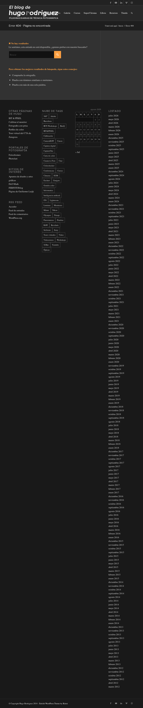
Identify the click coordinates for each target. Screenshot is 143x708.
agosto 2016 (114, 511)
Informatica (48, 190)
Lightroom (54, 200)
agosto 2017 (114, 466)
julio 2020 (113, 339)
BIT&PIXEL (49, 131)
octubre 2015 (114, 548)
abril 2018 (113, 436)
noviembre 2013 (116, 630)
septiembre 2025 (116, 149)
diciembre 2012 (115, 668)
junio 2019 (113, 384)
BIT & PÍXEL (15, 118)
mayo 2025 (113, 156)
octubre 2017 (114, 458)
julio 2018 (113, 425)
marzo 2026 (114, 126)
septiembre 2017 (116, 462)
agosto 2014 (114, 597)
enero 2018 (113, 447)
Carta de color (49, 155)
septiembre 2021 (116, 302)
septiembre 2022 (116, 257)
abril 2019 (113, 391)
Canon (59, 141)
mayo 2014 (113, 608)
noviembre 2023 (116, 208)
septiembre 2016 (116, 507)
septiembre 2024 (116, 175)
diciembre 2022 (115, 246)
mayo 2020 (113, 347)
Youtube (55, 244)
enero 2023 (113, 242)
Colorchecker (49, 165)
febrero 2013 (114, 664)
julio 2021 (113, 305)
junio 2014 (113, 604)
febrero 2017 (114, 488)
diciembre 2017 (115, 451)
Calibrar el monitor (18, 122)
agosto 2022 (114, 261)
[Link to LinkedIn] (121, 2)
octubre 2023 (114, 212)
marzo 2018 (114, 440)
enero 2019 (113, 402)
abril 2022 (113, 276)
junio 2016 (113, 518)
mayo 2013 (113, 653)
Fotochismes (15, 154)
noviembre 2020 (116, 328)
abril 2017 (113, 481)
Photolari (13, 158)
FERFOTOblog (16, 187)
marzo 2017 (114, 484)
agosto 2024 (114, 178)
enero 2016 (113, 537)
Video (61, 235)
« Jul (77, 152)
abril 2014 (113, 612)
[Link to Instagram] (131, 2)
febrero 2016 (114, 533)
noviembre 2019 (116, 365)
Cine (60, 160)
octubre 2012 (114, 675)
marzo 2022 (114, 279)
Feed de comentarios (18, 214)
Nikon (54, 210)
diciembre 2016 (115, 496)
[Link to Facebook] (110, 2)
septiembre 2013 (116, 638)
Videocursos (49, 240)
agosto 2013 (114, 641)
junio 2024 (113, 186)
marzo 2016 (114, 529)
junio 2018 (113, 429)
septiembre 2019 (116, 373)
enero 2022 (113, 287)
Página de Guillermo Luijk (21, 191)
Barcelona (48, 121)
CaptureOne (48, 150)
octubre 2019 (114, 369)
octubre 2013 (114, 634)
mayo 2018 (113, 432)
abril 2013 (113, 656)
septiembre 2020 (116, 335)
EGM (56, 175)
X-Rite (46, 244)
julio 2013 (113, 645)
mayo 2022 (113, 272)
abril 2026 (113, 122)
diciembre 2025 (115, 137)
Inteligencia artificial (52, 195)
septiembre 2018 (116, 417)
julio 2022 (113, 264)
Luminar (47, 205)
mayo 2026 (113, 119)
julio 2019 (113, 380)
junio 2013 (113, 649)
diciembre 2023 (115, 205)
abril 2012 (113, 682)
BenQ (62, 126)
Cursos (60, 170)
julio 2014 (113, 600)
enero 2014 (113, 623)
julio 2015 (113, 555)
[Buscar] (131, 13)
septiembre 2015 (116, 552)
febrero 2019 (114, 399)
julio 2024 (113, 182)
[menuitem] (47, 13)
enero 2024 (113, 201)
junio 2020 (113, 343)
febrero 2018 (114, 443)
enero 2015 (113, 578)
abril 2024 (113, 193)
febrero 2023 (114, 238)
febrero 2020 (114, 358)
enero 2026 (113, 134)
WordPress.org (15, 217)
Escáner (47, 180)
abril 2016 (113, 526)
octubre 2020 (114, 332)
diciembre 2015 (115, 541)
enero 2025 (113, 167)
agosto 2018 (114, 421)
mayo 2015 (113, 563)
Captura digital (49, 145)
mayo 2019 (113, 388)
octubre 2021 (114, 298)
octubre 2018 (114, 414)
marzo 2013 (114, 660)
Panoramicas (49, 220)
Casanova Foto (49, 160)
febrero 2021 (114, 317)
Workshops (61, 240)
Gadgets (56, 180)
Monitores (58, 205)
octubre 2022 (114, 253)
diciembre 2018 (115, 406)
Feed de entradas (16, 210)
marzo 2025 (114, 163)
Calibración (48, 136)
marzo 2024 (114, 197)
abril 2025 (113, 160)
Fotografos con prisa (18, 125)
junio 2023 (113, 223)
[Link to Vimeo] (126, 2)
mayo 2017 (113, 477)
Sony (56, 230)
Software (47, 230)
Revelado (55, 225)
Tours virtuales (49, 235)
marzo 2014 (114, 615)
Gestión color (49, 185)
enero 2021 (113, 320)
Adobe (53, 116)
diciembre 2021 (115, 290)
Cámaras (47, 175)
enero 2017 (113, 492)
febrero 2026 (114, 130)
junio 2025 (113, 152)
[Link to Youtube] (115, 2)
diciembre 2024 (115, 171)
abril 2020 (113, 350)
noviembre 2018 (116, 410)
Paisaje (57, 215)
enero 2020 (113, 361)
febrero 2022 (114, 283)
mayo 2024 (113, 190)
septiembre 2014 (116, 593)
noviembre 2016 (116, 499)
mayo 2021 (113, 309)
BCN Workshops (50, 126)
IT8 (45, 200)
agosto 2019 (114, 376)
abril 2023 (113, 231)
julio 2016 (113, 514)
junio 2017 (113, 473)
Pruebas (60, 220)
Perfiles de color (16, 129)
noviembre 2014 (116, 585)
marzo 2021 (114, 313)
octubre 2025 (114, 145)
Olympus (47, 215)
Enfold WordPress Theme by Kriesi (53, 703)
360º (45, 116)
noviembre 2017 (116, 455)
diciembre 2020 (115, 324)
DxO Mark (14, 183)
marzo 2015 (114, 570)
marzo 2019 (114, 395)
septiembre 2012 (116, 679)
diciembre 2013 (115, 626)
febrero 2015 (114, 574)
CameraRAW (49, 141)
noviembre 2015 (116, 544)
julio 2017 (113, 470)
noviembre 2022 (116, 249)
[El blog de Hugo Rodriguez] (33, 13)
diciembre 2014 (115, 582)
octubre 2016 (114, 503)
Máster (46, 210)
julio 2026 (113, 115)
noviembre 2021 (116, 294)
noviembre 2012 (116, 671)
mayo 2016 (113, 522)
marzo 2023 (114, 234)
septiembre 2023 (116, 216)
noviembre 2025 (116, 141)
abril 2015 (113, 567)
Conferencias (49, 170)
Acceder (12, 206)
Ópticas (47, 249)
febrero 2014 (114, 619)
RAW (46, 225)
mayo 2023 (113, 227)
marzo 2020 (114, 354)
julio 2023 (113, 220)
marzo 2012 (114, 686)
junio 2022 (113, 268)
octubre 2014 (114, 589)
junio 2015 (113, 559)
